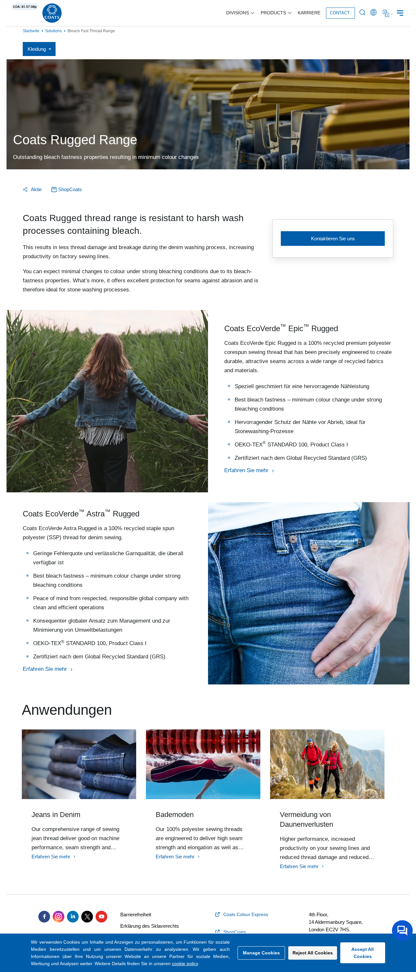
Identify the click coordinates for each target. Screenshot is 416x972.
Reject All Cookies (312, 952)
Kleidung (37, 49)
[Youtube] (101, 917)
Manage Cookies (261, 952)
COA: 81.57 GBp (25, 6)
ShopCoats (70, 189)
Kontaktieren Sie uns (333, 238)
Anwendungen (67, 710)
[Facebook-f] (44, 917)
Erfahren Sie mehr (246, 470)
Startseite (31, 31)
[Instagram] (58, 917)
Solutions (53, 31)
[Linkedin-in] (73, 917)
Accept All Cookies (362, 953)
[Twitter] (87, 917)
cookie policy (185, 963)
